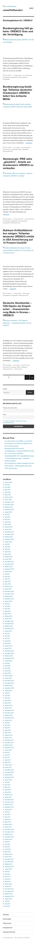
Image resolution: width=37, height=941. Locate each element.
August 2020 (8, 661)
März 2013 (8, 881)
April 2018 (8, 730)
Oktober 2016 (9, 775)
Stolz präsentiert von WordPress (22, 937)
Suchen (5, 389)
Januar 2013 (8, 886)
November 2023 (9, 564)
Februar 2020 (8, 676)
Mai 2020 (7, 668)
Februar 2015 (8, 824)
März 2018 (8, 733)
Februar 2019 (8, 705)
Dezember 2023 (9, 561)
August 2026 (8, 482)
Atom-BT (23, 365)
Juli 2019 (7, 693)
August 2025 (8, 512)
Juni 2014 (7, 844)
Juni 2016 (7, 785)
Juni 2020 (7, 666)
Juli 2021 (7, 633)
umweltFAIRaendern (13, 10)
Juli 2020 (7, 663)
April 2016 (8, 790)
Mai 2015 (7, 817)
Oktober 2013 (9, 864)
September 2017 (9, 747)
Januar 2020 (8, 678)
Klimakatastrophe (22, 77)
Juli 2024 (7, 544)
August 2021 (8, 631)
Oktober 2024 (9, 537)
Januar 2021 (8, 648)
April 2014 (8, 849)
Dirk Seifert (8, 75)
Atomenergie (6, 77)
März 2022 (8, 614)
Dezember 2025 (9, 502)
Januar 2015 (8, 827)
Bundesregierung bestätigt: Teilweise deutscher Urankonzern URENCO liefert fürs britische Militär (17, 93)
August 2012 (8, 899)
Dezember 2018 (9, 710)
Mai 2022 (7, 609)
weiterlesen (29, 143)
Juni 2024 (7, 547)
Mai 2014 (7, 847)
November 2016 (9, 772)
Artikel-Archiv (7, 923)
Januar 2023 (8, 589)
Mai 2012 (7, 906)
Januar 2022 (8, 618)
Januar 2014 (8, 856)
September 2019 (9, 688)
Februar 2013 (8, 884)
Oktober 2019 (9, 685)
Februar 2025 (8, 527)
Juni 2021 (7, 636)
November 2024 (9, 534)
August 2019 (8, 690)
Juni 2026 (7, 487)
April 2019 (8, 700)
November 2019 (9, 683)
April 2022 (8, 611)
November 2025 (9, 504)
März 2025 (8, 524)
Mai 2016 (7, 787)
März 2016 (8, 792)
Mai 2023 (7, 579)
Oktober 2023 (9, 566)
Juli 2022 (7, 604)
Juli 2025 (7, 514)
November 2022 (9, 594)
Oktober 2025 (9, 507)
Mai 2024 (7, 549)
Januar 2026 (8, 499)
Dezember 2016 (9, 770)
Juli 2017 (7, 752)
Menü (31, 8)
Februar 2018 (8, 735)
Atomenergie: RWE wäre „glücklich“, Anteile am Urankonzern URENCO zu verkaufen (18, 163)
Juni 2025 (7, 517)
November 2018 (9, 713)
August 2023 (8, 571)
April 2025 (8, 522)
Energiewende (13, 77)
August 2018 (8, 720)
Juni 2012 (7, 904)
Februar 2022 (8, 616)
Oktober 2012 (9, 894)
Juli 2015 (7, 812)
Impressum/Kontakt (9, 932)
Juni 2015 (7, 814)
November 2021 (9, 623)
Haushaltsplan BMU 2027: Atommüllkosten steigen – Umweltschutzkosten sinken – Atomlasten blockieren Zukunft (19, 458)
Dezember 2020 (9, 651)
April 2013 (8, 879)
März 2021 (8, 643)
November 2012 (9, 891)
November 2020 (9, 653)
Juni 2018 (7, 725)
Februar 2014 (8, 854)
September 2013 (9, 866)
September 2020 (9, 658)
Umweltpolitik (6, 79)
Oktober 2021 (9, 626)
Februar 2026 (8, 497)
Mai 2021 (7, 638)
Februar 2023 (8, 586)
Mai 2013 (7, 876)
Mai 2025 (7, 519)
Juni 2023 (7, 576)
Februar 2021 (8, 646)
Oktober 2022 (9, 596)
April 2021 (8, 641)
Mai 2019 (7, 698)
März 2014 (8, 852)
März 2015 (8, 822)
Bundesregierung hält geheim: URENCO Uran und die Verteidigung (18, 31)
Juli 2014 (7, 842)
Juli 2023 (7, 574)
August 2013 (8, 869)
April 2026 (8, 492)
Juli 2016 (7, 782)
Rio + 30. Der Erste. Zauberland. (14, 453)
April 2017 (8, 760)
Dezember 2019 (9, 680)
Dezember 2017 (9, 740)
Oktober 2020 (9, 656)
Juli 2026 (7, 485)
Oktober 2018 (9, 715)
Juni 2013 (7, 874)
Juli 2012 (7, 901)
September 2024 (9, 539)
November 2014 (9, 832)
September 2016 (9, 777)
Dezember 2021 (9, 621)
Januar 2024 (8, 559)
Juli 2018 (7, 723)
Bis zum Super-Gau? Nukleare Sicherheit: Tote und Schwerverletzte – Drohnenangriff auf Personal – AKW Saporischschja (19, 465)
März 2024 (8, 554)
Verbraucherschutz (8, 151)
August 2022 (8, 601)
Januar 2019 (8, 708)
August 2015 (8, 809)
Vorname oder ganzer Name (10, 408)
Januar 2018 (8, 737)
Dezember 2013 (9, 859)
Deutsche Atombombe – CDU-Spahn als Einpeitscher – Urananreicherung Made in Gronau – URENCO (17, 309)
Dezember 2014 (9, 829)
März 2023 (8, 584)
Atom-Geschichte (27, 75)
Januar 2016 (8, 797)
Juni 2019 (7, 695)
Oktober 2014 (9, 834)
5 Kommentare (18, 369)
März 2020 (8, 673)
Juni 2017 (7, 755)
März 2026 (8, 495)
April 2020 (8, 671)
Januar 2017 (8, 767)
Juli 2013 (7, 871)
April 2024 (8, 552)
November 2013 (9, 861)
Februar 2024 (8, 556)
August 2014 (8, 839)
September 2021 (9, 628)
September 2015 (9, 807)
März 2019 (8, 703)
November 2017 (9, 742)
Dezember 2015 (9, 799)
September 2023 (9, 569)
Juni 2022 (7, 606)
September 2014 (9, 837)
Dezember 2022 (9, 591)
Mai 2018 (7, 728)
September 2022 (9, 599)
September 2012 (9, 896)
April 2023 (8, 581)
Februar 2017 (8, 765)
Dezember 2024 (9, 532)
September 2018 (9, 718)
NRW (19, 149)
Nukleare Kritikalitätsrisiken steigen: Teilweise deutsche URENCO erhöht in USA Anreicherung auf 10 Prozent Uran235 (18, 236)
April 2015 (8, 819)
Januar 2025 (8, 529)
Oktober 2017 (9, 745)
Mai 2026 (7, 490)
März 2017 (8, 762)
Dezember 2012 (9, 889)
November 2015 (9, 802)
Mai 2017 (7, 757)
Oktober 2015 (9, 804)
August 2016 (8, 780)
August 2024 (8, 542)
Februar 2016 (8, 795)
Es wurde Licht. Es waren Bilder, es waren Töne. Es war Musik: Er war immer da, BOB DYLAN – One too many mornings (19, 443)
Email (4, 414)
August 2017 (8, 750)
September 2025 (9, 509)
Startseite (6, 915)
